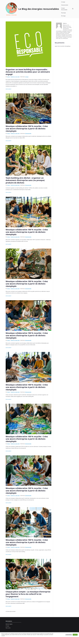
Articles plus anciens (10, 611)
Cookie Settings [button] (68, 634)
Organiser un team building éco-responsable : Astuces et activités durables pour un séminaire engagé (28, 71)
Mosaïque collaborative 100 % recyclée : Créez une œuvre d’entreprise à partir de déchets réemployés (27, 128)
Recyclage (63, 12)
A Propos (7, 626)
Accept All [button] (75, 634)
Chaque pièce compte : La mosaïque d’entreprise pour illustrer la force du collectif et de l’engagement (28, 594)
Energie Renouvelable (64, 8)
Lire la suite (8, 89)
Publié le (15, 76)
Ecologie (63, 2)
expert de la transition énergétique (62, 46)
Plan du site (8, 627)
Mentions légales (9, 624)
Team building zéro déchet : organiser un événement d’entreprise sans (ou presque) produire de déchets (25, 180)
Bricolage (63, 15)
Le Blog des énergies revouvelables (38, 8)
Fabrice (8, 76)
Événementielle (64, 5)
